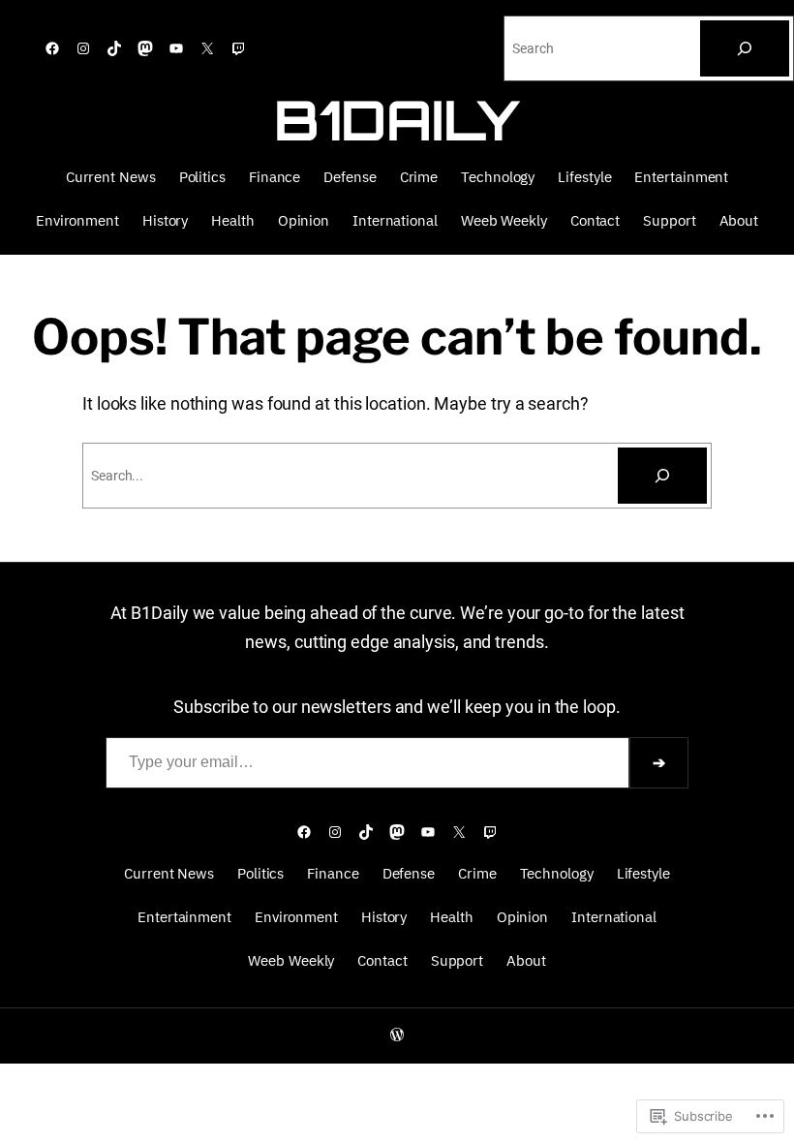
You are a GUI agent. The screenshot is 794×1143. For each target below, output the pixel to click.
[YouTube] (176, 48)
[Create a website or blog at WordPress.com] (397, 1035)
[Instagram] (83, 48)
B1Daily (396, 119)
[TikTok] (114, 48)
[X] (207, 48)
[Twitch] (238, 48)
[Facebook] (52, 48)
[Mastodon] (145, 48)
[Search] (744, 48)
